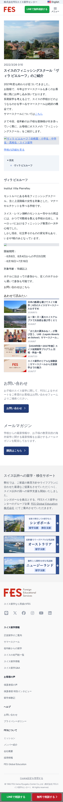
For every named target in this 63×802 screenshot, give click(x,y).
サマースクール (12, 641)
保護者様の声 (10, 684)
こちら (39, 113)
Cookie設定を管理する (31, 778)
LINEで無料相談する (37, 9)
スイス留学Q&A (12, 667)
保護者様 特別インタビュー (18, 691)
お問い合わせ (10, 714)
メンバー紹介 (10, 744)
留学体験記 (9, 697)
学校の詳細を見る (14, 149)
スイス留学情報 (12, 661)
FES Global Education (15, 764)
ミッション (9, 738)
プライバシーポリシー (15, 721)
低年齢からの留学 (13, 648)
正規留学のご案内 (13, 635)
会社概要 (8, 751)
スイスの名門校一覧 (14, 654)
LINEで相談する (16, 796)
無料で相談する (46, 796)
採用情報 (8, 757)
